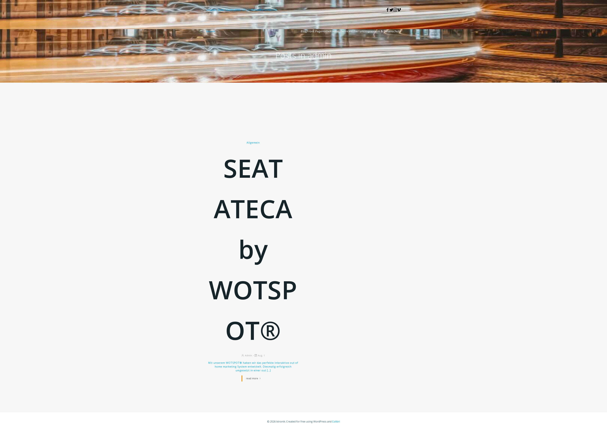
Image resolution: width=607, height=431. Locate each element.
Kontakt (335, 31)
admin (248, 355)
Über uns (358, 31)
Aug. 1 (261, 355)
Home (326, 31)
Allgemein (253, 142)
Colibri (336, 421)
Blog (304, 31)
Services (346, 31)
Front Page (314, 31)
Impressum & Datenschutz (383, 31)
